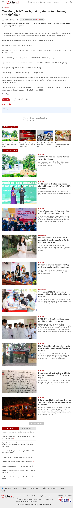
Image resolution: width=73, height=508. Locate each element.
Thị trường (16, 488)
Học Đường (42, 235)
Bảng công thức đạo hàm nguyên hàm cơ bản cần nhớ (18, 432)
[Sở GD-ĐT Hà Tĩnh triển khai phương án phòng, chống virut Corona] (19, 327)
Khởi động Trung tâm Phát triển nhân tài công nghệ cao (45, 144)
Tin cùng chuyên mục (10, 150)
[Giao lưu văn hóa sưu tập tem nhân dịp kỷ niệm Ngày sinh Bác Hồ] (19, 219)
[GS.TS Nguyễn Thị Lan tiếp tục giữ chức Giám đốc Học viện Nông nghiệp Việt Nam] (19, 192)
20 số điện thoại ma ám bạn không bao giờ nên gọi (17, 457)
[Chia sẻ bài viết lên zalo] (6, 19)
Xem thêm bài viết (36, 424)
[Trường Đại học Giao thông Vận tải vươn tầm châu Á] (10, 135)
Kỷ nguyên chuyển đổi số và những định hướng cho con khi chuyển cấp (54, 266)
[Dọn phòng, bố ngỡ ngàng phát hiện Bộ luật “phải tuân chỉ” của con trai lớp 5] (19, 381)
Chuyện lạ (54, 488)
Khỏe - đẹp (46, 488)
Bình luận (5, 100)
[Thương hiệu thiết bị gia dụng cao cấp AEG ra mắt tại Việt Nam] (27, 135)
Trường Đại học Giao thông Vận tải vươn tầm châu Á (9, 144)
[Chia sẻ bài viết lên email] (10, 19)
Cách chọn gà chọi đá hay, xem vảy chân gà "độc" (17, 466)
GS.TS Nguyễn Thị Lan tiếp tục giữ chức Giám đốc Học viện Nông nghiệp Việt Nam (54, 186)
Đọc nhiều (10, 428)
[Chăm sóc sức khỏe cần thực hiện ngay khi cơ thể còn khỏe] (63, 135)
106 (33, 461)
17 (14, 438)
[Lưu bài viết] (17, 19)
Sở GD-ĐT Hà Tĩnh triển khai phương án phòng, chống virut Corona (54, 320)
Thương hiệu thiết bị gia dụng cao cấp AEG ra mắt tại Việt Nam (27, 144)
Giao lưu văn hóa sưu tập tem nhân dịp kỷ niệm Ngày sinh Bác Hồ (53, 212)
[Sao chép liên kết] (13, 19)
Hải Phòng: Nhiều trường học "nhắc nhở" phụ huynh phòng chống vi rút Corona (54, 348)
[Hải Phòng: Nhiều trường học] (19, 354)
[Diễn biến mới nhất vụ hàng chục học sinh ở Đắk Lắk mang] (19, 408)
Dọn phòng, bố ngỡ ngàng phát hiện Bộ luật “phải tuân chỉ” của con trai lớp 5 (54, 375)
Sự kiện (3, 491)
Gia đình (31, 488)
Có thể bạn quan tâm (10, 127)
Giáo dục (7, 7)
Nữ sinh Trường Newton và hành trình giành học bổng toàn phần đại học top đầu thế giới (54, 240)
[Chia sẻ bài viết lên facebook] (3, 19)
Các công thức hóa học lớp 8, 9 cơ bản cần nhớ (16, 461)
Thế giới (23, 488)
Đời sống (8, 488)
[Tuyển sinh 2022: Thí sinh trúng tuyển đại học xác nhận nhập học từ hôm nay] (19, 300)
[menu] (3, 2)
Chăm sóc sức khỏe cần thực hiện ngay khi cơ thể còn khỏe (62, 144)
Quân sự (62, 488)
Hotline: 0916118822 (46, 2)
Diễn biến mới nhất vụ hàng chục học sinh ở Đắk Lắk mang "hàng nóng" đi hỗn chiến (54, 402)
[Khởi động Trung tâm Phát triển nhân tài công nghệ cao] (45, 135)
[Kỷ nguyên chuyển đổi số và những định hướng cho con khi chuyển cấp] (19, 273)
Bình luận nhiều (27, 428)
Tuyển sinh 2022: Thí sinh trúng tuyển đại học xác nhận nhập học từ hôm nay (54, 294)
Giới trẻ (38, 488)
